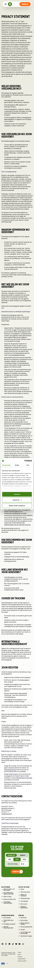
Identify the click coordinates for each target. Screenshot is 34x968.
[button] (25, 4)
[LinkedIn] (9, 944)
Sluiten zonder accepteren (17, 505)
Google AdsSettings (11, 770)
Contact (19, 952)
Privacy (19, 954)
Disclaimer (20, 956)
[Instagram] (6, 944)
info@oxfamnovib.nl (6, 814)
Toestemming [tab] (6, 465)
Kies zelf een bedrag (13, 864)
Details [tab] (17, 465)
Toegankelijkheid (21, 958)
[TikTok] (13, 944)
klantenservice (11, 697)
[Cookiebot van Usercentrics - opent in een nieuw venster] (24, 461)
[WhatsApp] (23, 944)
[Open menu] (5, 4)
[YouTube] (19, 944)
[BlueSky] (16, 944)
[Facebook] (2, 944)
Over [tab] (27, 465)
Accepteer (17, 494)
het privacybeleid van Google (17, 355)
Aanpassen (16, 500)
